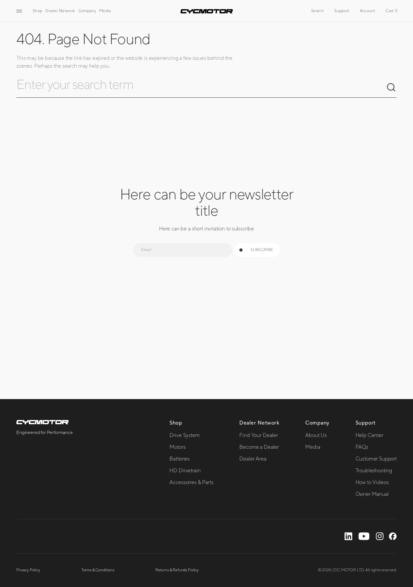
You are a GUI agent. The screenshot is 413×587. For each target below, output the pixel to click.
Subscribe (261, 249)
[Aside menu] (20, 11)
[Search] (391, 87)
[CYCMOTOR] (207, 11)
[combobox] (201, 87)
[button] (317, 11)
